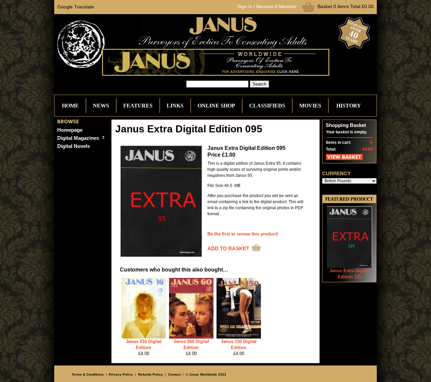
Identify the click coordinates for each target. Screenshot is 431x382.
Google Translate (75, 6)
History (348, 105)
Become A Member (276, 6)
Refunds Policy (150, 374)
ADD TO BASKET (228, 248)
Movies (310, 105)
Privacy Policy (121, 374)
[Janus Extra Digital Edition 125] (349, 266)
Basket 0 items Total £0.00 (346, 6)
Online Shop (216, 105)
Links (175, 105)
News (101, 105)
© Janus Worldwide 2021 (206, 374)
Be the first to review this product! (242, 233)
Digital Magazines (78, 138)
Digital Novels (73, 146)
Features (138, 105)
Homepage (69, 130)
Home (70, 105)
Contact (174, 374)
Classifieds (267, 105)
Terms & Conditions (88, 374)
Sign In (244, 6)
